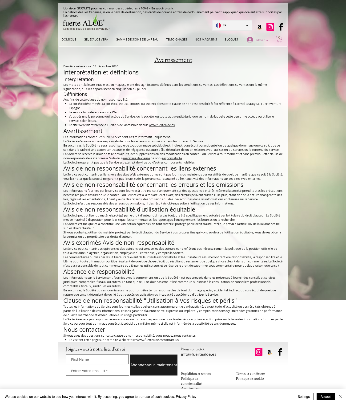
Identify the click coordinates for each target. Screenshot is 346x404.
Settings (304, 396)
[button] (279, 39)
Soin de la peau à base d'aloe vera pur (86, 28)
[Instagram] (270, 27)
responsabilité (172, 158)
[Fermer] (340, 396)
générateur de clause (135, 158)
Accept (326, 396)
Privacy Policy (186, 396)
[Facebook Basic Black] (281, 27)
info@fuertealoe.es (198, 354)
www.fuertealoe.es (162, 125)
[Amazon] (259, 27)
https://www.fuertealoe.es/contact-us (152, 340)
